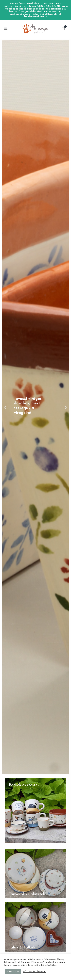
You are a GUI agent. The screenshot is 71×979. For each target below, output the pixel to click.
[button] (5, 28)
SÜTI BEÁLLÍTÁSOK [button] (34, 971)
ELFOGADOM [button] (13, 972)
